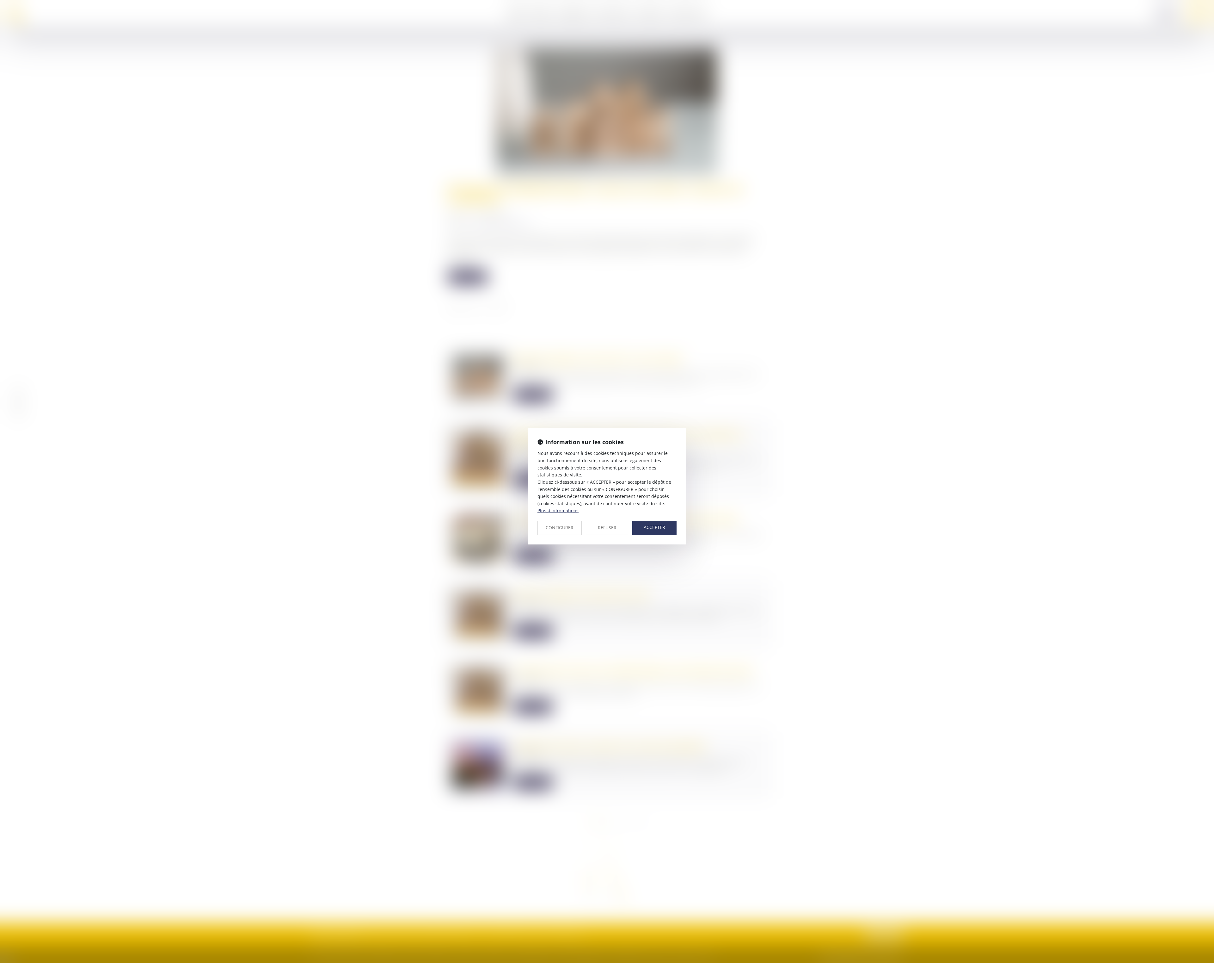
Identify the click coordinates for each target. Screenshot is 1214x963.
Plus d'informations (558, 510)
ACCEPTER (654, 527)
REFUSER (607, 528)
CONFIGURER (559, 528)
